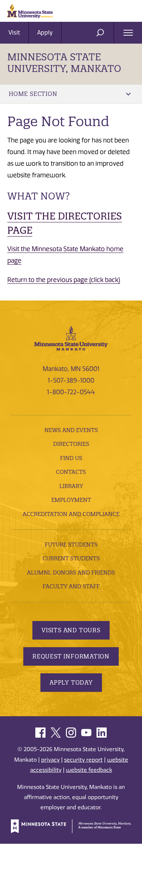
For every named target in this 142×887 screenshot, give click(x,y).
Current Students (71, 558)
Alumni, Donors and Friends (71, 572)
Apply (45, 32)
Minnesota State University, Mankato (64, 62)
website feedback (89, 770)
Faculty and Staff (71, 586)
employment (71, 499)
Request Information (71, 656)
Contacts (71, 471)
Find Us (71, 458)
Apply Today (71, 682)
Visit (14, 32)
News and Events (71, 430)
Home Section (33, 93)
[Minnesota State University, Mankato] (71, 337)
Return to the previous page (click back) (63, 279)
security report (83, 760)
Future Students (71, 544)
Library (71, 486)
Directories (71, 443)
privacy (50, 760)
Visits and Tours (71, 630)
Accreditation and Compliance (71, 514)
